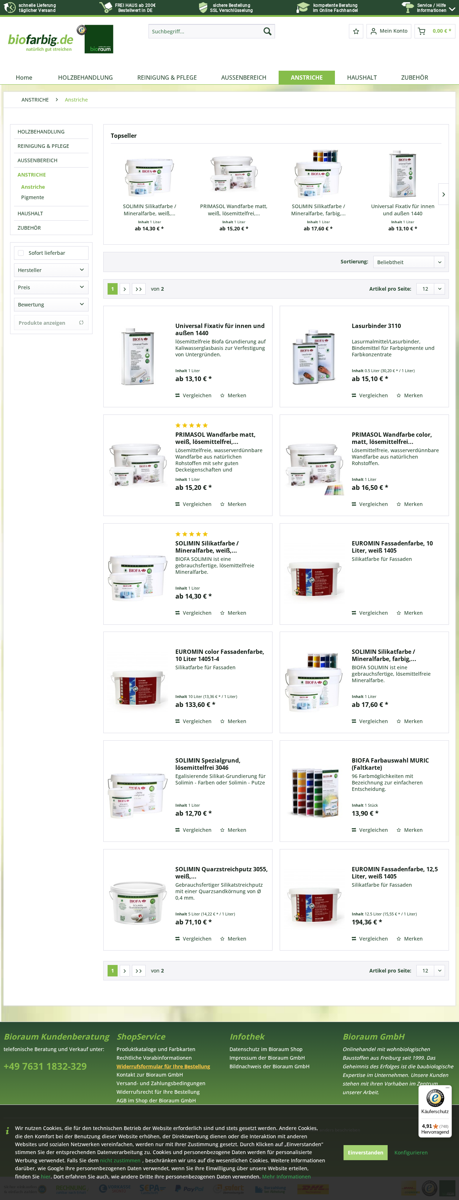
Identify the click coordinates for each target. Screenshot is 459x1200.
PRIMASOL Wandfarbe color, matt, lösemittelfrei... (392, 438)
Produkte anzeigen (42, 322)
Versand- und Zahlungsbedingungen (161, 1083)
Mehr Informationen (286, 1176)
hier (46, 1176)
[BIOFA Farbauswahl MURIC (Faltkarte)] (314, 791)
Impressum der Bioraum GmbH (267, 1057)
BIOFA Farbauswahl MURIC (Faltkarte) (390, 764)
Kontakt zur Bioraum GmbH (150, 1074)
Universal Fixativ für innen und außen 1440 (403, 210)
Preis (24, 287)
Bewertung (31, 304)
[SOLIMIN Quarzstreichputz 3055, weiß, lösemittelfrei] (137, 900)
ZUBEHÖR (29, 227)
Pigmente (32, 197)
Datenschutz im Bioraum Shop (266, 1049)
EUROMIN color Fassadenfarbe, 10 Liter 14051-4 (219, 655)
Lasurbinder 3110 (376, 326)
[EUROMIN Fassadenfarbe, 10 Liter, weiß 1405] (314, 574)
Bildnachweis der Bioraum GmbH (269, 1066)
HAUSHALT (30, 213)
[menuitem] (436, 8)
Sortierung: (354, 261)
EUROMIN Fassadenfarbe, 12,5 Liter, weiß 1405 (395, 873)
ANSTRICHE (32, 174)
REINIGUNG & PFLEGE (43, 145)
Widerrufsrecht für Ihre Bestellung (158, 1091)
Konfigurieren (411, 1152)
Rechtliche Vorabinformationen (154, 1057)
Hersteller (30, 270)
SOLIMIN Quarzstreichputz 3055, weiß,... (221, 873)
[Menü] (447, 1089)
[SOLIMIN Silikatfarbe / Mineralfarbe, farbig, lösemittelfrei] (318, 174)
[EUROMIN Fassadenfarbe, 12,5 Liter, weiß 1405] (314, 900)
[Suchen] (267, 31)
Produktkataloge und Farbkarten (156, 1049)
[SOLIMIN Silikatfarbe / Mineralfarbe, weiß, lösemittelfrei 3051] (149, 174)
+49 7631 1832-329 (45, 1066)
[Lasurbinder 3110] (314, 356)
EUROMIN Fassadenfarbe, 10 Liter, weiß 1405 (392, 547)
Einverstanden (365, 1152)
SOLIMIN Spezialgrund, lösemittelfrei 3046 (208, 764)
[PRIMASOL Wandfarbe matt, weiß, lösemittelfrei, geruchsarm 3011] (234, 174)
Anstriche (33, 186)
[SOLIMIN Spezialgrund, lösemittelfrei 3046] (137, 791)
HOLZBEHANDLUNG (41, 131)
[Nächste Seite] (125, 289)
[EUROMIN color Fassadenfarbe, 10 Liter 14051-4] (137, 682)
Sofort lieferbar (47, 252)
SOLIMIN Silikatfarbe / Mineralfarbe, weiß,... (149, 210)
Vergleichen (196, 395)
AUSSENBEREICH (37, 160)
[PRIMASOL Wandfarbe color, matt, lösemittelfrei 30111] (314, 465)
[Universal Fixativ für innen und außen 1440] (403, 174)
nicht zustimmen (120, 1160)
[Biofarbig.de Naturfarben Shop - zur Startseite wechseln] (61, 45)
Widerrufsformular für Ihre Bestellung (163, 1066)
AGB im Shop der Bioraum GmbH (156, 1100)
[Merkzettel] (356, 31)
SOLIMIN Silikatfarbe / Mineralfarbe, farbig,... (318, 210)
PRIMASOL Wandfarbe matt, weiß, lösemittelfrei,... (234, 210)
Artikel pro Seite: (390, 288)
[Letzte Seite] (139, 289)
